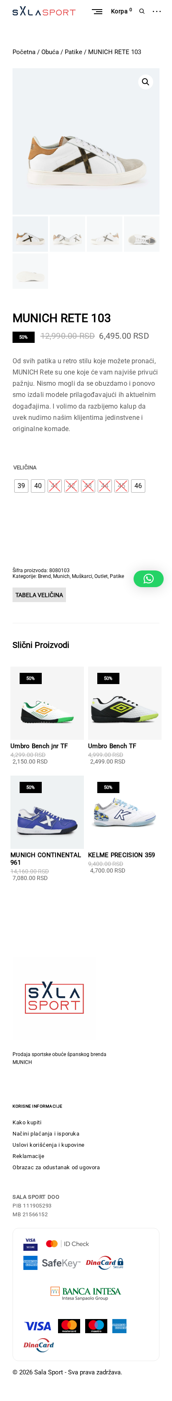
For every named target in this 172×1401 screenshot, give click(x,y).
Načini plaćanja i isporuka (46, 1134)
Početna (24, 52)
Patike (73, 52)
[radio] (21, 486)
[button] (145, 81)
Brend (44, 576)
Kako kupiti (27, 1122)
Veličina (24, 467)
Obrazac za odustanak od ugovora (56, 1167)
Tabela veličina (39, 595)
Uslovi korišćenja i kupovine (49, 1145)
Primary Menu (97, 11)
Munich (61, 576)
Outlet (101, 576)
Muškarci (82, 576)
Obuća (50, 52)
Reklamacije (29, 1156)
